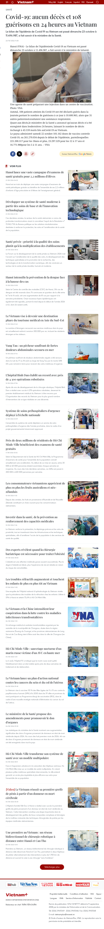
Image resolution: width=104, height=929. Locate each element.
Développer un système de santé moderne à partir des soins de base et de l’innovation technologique (33, 206)
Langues (53, 898)
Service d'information (74, 898)
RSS (92, 894)
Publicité (88, 898)
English (60, 2)
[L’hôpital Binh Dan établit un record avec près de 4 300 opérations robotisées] (83, 383)
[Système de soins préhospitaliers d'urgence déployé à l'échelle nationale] (83, 419)
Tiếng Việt (52, 2)
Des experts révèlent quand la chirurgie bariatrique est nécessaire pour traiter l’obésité (35, 552)
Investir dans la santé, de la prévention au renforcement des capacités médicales (31, 519)
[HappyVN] (87, 884)
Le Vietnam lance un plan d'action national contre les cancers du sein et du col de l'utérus (34, 680)
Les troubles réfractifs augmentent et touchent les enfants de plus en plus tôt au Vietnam (35, 581)
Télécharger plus (52, 866)
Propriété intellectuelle (58, 894)
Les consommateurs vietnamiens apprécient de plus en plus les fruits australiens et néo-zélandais (35, 487)
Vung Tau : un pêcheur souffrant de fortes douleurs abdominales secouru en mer (32, 348)
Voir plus (15, 166)
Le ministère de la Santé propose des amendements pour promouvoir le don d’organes (30, 718)
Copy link (32, 154)
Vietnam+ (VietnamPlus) (25, 2)
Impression (26, 154)
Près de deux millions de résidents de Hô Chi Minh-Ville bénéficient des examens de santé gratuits (34, 444)
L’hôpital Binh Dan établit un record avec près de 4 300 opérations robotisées (34, 377)
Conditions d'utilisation (79, 894)
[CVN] (34, 884)
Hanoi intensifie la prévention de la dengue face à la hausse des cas (35, 279)
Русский (89, 2)
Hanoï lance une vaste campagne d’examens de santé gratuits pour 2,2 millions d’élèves (35, 174)
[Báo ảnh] (69, 884)
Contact (98, 898)
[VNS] (16, 884)
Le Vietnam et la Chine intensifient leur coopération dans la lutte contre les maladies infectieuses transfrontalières (33, 613)
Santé (9, 9)
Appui (98, 894)
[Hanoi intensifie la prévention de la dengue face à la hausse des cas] (83, 285)
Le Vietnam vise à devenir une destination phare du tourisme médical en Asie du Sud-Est (35, 318)
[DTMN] (51, 884)
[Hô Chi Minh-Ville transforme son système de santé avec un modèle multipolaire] (83, 762)
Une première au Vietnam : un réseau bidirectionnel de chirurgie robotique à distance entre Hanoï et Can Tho (30, 836)
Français (68, 2)
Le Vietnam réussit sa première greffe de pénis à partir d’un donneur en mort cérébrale (34, 793)
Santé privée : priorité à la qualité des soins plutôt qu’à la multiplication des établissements (35, 244)
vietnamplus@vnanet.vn (65, 914)
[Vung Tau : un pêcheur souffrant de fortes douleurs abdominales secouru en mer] (83, 353)
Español (77, 2)
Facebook (12, 154)
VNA (61, 898)
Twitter (19, 154)
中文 (83, 2)
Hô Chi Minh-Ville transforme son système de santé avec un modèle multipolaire (34, 756)
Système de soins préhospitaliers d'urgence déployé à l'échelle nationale (33, 413)
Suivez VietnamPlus (69, 154)
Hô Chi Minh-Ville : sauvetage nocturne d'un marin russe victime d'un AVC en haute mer (33, 651)
